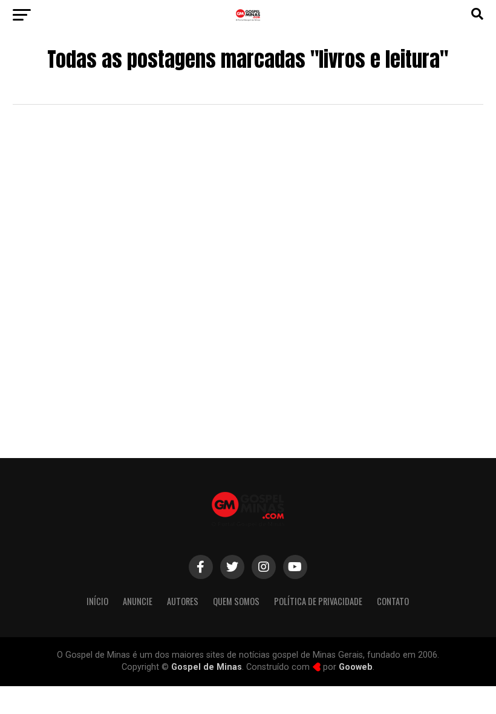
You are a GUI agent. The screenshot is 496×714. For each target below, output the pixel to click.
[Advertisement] (248, 337)
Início (97, 601)
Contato (393, 601)
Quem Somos (236, 601)
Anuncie (137, 601)
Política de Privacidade (318, 601)
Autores (182, 601)
